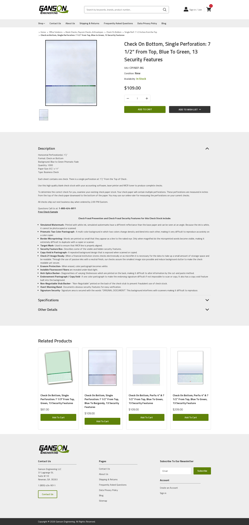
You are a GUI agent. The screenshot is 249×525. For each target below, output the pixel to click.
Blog (164, 23)
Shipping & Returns (89, 23)
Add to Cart (58, 417)
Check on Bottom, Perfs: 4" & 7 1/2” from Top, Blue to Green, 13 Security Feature (190, 399)
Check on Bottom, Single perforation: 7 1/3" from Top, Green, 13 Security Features (57, 399)
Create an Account (169, 487)
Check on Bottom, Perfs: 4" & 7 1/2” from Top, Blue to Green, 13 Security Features (146, 399)
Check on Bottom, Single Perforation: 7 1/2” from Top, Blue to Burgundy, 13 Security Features (102, 401)
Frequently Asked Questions (118, 23)
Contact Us (55, 23)
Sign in (192, 9)
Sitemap (103, 500)
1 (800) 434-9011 (47, 485)
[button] (124, 148)
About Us (70, 23)
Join (200, 9)
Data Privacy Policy (147, 23)
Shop (41, 23)
